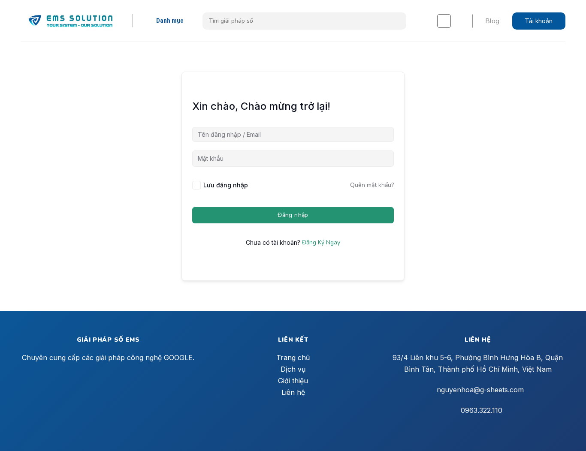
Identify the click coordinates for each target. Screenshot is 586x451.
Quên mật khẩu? (372, 185)
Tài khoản (539, 21)
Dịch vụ (293, 369)
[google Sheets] (70, 20)
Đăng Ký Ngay (321, 242)
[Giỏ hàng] (444, 21)
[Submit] (396, 21)
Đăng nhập (293, 215)
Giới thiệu (293, 380)
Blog (492, 21)
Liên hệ (293, 392)
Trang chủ (293, 357)
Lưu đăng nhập (225, 185)
